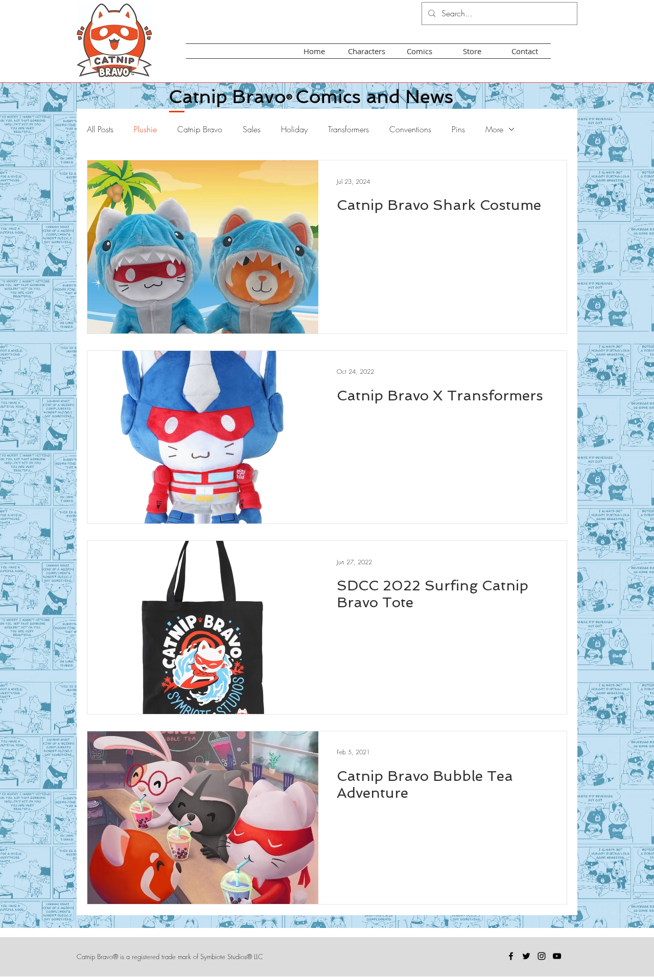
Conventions (410, 129)
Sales (252, 129)
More (494, 129)
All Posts (100, 129)
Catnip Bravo (199, 129)
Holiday (294, 129)
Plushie (145, 129)
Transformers (348, 129)
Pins (458, 129)
